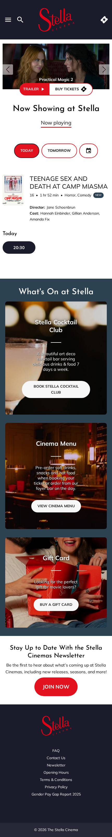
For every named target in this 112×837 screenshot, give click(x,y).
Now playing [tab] (56, 122)
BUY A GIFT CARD (56, 604)
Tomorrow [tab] (59, 150)
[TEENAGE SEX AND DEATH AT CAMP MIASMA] (13, 190)
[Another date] (88, 150)
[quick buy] (104, 19)
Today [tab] (26, 150)
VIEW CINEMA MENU (56, 506)
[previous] (8, 69)
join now (56, 686)
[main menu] (8, 20)
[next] (104, 69)
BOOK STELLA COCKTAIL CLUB (56, 389)
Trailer (31, 89)
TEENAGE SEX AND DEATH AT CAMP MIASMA (69, 182)
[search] (20, 20)
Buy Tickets (67, 89)
